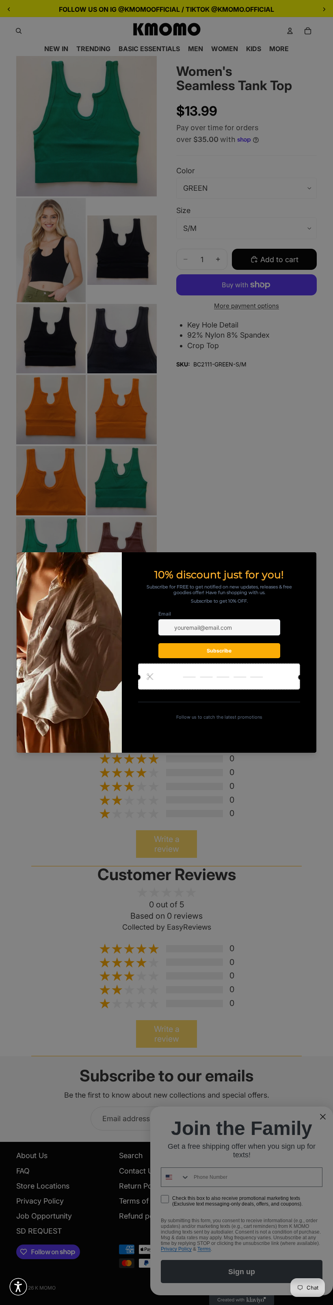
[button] (18, 1287)
